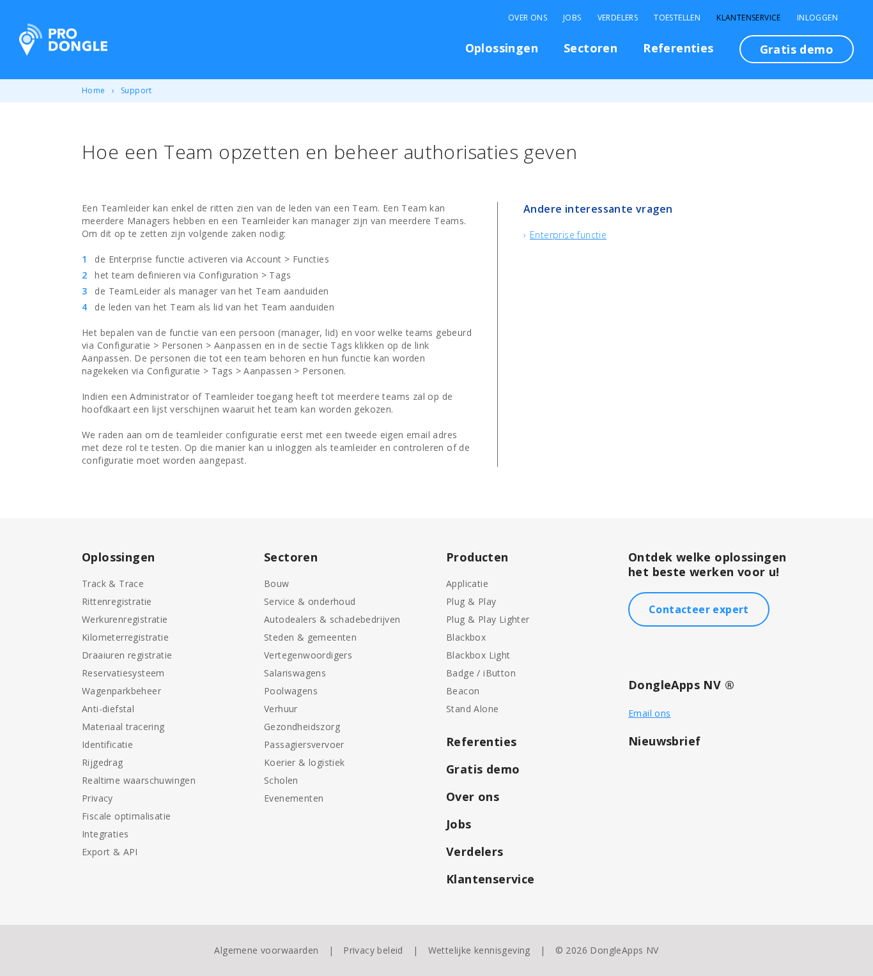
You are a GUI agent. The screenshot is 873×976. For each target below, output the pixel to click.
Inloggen (817, 18)
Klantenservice (748, 18)
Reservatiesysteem (123, 673)
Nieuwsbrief (664, 741)
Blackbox (466, 637)
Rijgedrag (102, 762)
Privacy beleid (373, 950)
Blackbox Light (478, 655)
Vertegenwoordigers (308, 655)
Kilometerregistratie (125, 637)
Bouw (277, 583)
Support (136, 90)
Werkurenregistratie (125, 619)
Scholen (281, 780)
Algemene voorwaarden (266, 950)
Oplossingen (501, 48)
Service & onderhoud (310, 601)
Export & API (110, 852)
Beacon (462, 691)
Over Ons (527, 18)
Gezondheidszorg (302, 727)
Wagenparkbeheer (121, 691)
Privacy (97, 798)
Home (93, 90)
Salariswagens (295, 673)
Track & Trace (113, 583)
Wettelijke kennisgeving (479, 950)
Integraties (105, 834)
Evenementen (293, 798)
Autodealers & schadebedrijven (332, 619)
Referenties (678, 48)
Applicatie (467, 583)
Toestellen (677, 18)
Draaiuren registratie (127, 655)
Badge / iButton (481, 673)
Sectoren (590, 48)
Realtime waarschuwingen (139, 780)
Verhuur (281, 709)
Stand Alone (472, 709)
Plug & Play (471, 601)
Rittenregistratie (117, 601)
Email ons (649, 713)
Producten (477, 557)
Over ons (472, 796)
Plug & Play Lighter (488, 619)
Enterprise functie (568, 235)
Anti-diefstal (108, 709)
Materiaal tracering (123, 727)
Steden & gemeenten (310, 637)
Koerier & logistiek (304, 762)
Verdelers (618, 18)
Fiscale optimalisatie (126, 816)
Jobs (572, 18)
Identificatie (107, 744)
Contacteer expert (699, 609)
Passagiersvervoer (304, 744)
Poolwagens (291, 691)
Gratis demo (796, 49)
